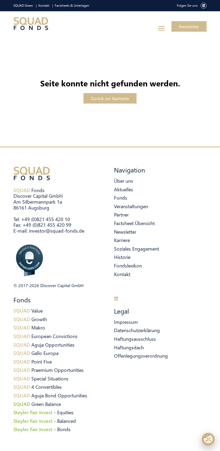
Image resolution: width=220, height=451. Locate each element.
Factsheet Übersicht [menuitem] (134, 223)
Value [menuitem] (28, 310)
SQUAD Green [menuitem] (23, 5)
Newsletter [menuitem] (125, 231)
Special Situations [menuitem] (40, 378)
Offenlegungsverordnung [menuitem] (141, 355)
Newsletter (189, 26)
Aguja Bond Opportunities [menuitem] (50, 395)
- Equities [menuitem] (43, 412)
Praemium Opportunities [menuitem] (48, 369)
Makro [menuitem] (29, 327)
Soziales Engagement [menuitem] (136, 248)
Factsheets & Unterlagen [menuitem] (72, 5)
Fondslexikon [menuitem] (128, 265)
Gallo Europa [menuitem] (35, 353)
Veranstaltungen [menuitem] (131, 206)
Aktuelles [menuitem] (123, 189)
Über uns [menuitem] (123, 180)
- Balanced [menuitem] (44, 420)
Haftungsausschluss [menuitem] (135, 338)
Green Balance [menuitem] (37, 404)
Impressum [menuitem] (126, 321)
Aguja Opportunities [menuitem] (44, 344)
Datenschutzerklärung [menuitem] (137, 330)
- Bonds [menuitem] (42, 429)
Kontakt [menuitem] (43, 5)
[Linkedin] (116, 298)
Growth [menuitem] (30, 319)
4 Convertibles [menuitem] (37, 386)
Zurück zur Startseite (110, 98)
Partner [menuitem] (121, 214)
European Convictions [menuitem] (45, 336)
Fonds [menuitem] (120, 197)
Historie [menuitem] (122, 257)
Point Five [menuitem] (32, 361)
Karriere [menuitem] (122, 240)
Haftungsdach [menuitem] (129, 347)
